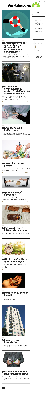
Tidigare (3, 387)
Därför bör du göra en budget (16, 294)
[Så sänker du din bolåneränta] (16, 114)
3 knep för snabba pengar (14, 164)
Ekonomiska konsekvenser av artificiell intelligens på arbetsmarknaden (17, 90)
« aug (38, 50)
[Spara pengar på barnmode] (16, 182)
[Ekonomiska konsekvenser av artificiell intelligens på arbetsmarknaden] (16, 72)
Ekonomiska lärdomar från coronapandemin (16, 373)
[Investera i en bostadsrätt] (16, 320)
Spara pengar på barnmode (13, 193)
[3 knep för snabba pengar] (16, 149)
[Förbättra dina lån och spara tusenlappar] (16, 247)
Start (22, 7)
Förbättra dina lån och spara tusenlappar (16, 260)
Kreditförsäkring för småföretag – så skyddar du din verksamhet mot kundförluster (15, 47)
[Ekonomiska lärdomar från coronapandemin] (16, 359)
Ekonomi (25, 7)
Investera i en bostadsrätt (11, 341)
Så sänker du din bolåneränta (13, 129)
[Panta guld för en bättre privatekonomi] (16, 214)
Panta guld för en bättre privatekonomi (16, 229)
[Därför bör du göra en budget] (16, 280)
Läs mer (3, 59)
